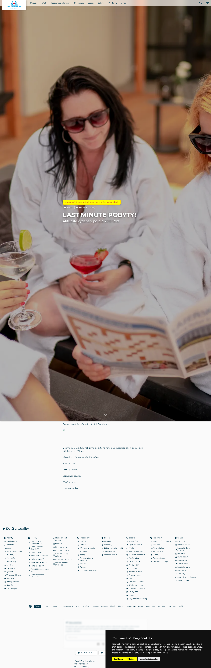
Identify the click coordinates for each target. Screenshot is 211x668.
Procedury (79, 3)
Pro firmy (112, 3)
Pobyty (33, 3)
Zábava (101, 3)
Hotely (44, 3)
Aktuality (83, 207)
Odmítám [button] (131, 659)
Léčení (91, 3)
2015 (92, 207)
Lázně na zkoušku (72, 476)
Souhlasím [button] (118, 659)
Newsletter (75, 622)
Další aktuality (17, 528)
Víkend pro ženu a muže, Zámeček (81, 457)
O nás (123, 3)
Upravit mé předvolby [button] (149, 659)
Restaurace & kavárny (60, 3)
